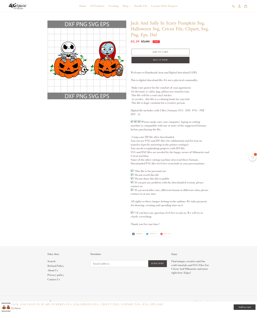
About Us (52, 270)
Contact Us (53, 279)
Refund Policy (55, 266)
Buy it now (160, 60)
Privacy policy (55, 275)
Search (51, 261)
